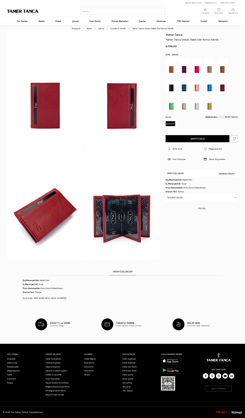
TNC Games (127, 391)
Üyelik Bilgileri (90, 359)
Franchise (11, 379)
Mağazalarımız (211, 3)
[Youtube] (225, 376)
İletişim (10, 383)
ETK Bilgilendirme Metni (56, 391)
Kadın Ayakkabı (129, 359)
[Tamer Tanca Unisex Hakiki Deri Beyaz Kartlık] (196, 103)
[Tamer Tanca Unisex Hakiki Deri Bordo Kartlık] (222, 85)
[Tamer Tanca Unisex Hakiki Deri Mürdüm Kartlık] (184, 66)
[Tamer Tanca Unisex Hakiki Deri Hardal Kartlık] (209, 103)
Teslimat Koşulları (53, 363)
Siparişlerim (89, 363)
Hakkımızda (12, 363)
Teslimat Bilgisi (175, 197)
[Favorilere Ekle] (234, 138)
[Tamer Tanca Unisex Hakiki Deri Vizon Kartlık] (209, 66)
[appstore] (171, 361)
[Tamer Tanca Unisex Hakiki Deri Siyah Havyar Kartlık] (171, 85)
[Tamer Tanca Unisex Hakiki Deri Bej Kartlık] (184, 103)
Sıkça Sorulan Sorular (55, 394)
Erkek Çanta (127, 379)
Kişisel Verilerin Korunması (57, 383)
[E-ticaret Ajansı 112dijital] (221, 412)
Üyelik (9, 375)
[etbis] (168, 383)
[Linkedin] (231, 376)
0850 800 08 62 (227, 3)
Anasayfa (11, 359)
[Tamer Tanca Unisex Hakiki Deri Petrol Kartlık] (184, 85)
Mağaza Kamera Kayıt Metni (58, 387)
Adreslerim (89, 367)
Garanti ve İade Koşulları (56, 371)
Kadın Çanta (127, 375)
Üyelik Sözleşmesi (53, 359)
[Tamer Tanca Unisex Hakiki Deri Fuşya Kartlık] (196, 66)
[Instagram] (218, 376)
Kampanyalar (13, 367)
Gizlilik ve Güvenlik (54, 375)
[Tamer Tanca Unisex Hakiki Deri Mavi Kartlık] (209, 85)
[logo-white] (218, 357)
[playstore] (171, 370)
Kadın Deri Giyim (129, 367)
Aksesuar (126, 387)
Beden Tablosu (231, 117)
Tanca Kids (127, 383)
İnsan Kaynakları (53, 379)
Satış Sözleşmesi (53, 367)
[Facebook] (205, 376)
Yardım (87, 375)
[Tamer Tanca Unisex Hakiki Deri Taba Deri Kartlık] (222, 66)
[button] (220, 148)
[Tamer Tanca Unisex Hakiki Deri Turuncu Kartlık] (171, 66)
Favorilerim (89, 371)
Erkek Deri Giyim (129, 371)
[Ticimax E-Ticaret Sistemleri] (236, 413)
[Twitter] (212, 376)
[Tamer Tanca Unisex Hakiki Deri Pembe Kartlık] (196, 85)
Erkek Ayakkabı (129, 363)
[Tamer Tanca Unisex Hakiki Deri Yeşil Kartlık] (171, 103)
